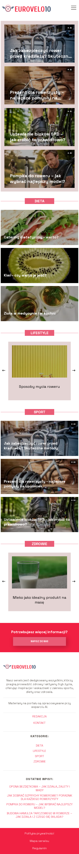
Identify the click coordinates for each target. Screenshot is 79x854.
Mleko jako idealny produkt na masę (39, 600)
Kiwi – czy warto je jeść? (25, 275)
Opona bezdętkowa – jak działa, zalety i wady (39, 788)
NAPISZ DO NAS (39, 641)
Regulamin (39, 848)
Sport (39, 412)
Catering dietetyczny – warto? (31, 237)
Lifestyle (40, 333)
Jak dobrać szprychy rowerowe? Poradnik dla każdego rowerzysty (39, 797)
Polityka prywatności (39, 833)
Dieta (39, 201)
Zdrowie (39, 543)
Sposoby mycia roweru (39, 386)
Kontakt (39, 723)
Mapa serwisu (39, 841)
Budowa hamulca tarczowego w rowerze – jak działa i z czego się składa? (39, 815)
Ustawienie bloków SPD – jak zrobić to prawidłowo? (37, 136)
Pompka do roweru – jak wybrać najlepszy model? (37, 178)
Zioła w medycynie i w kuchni (29, 313)
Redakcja (39, 716)
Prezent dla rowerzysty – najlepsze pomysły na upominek (37, 95)
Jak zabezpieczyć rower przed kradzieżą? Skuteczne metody (40, 53)
